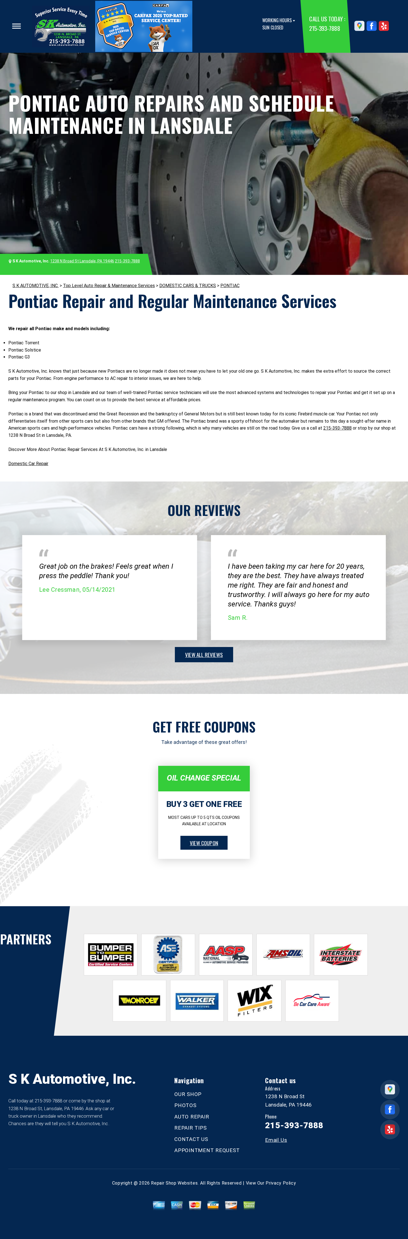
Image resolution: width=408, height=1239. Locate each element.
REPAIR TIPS (190, 1128)
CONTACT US (191, 1139)
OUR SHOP (188, 1094)
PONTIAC (230, 285)
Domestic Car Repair (28, 463)
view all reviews (204, 654)
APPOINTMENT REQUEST (207, 1150)
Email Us (276, 1140)
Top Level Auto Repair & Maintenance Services (109, 285)
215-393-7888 (324, 28)
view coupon (204, 843)
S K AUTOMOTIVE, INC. (35, 285)
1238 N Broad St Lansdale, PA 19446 (82, 261)
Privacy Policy (281, 1183)
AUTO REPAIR (191, 1116)
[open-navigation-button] (16, 26)
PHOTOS (185, 1105)
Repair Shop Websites (174, 1183)
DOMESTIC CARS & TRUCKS (187, 285)
